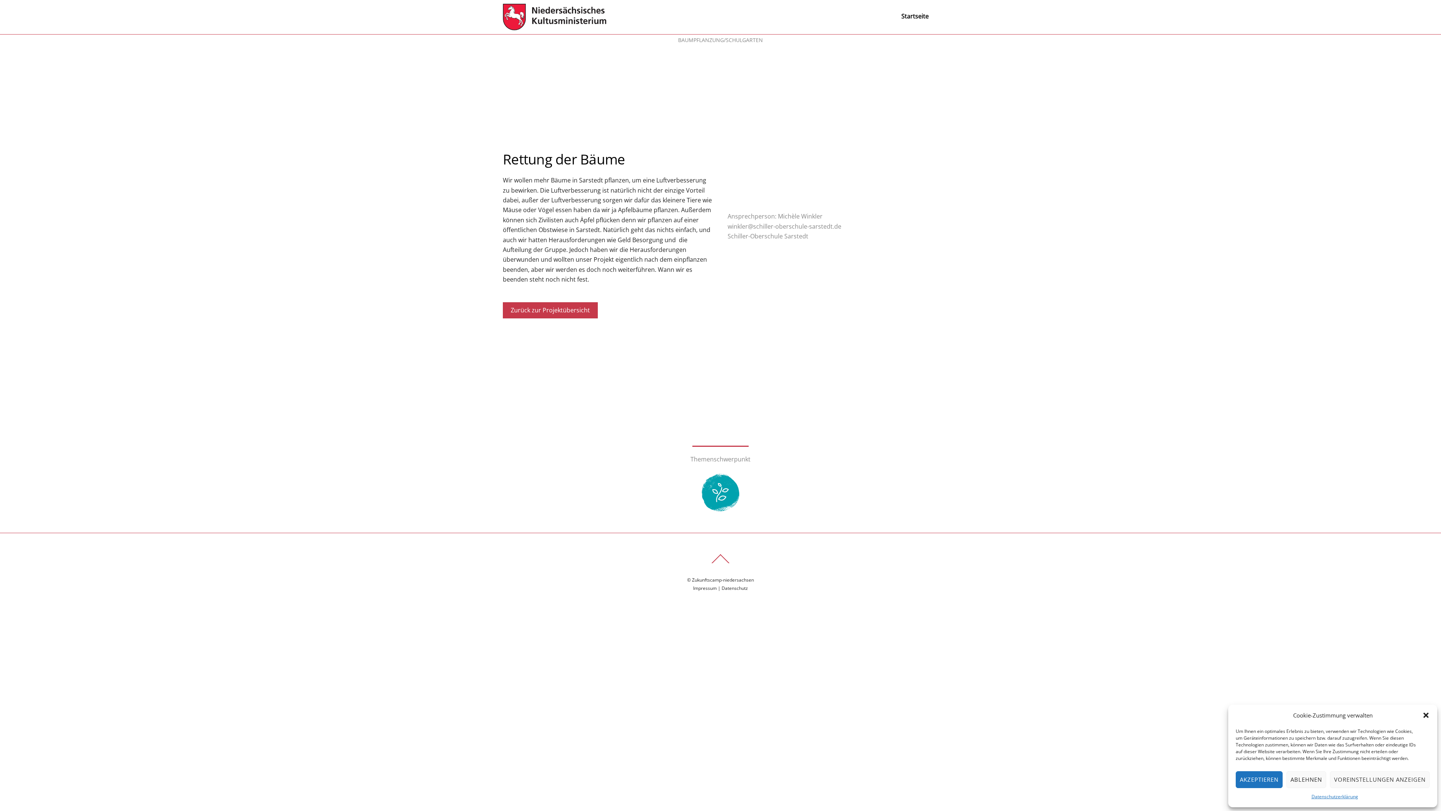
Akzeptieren (1259, 779)
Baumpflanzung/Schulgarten (720, 40)
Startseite (915, 16)
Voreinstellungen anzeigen (1380, 779)
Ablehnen (1306, 779)
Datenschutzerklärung (1335, 796)
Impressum (705, 588)
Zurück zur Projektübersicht (550, 310)
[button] (1426, 715)
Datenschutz (735, 588)
